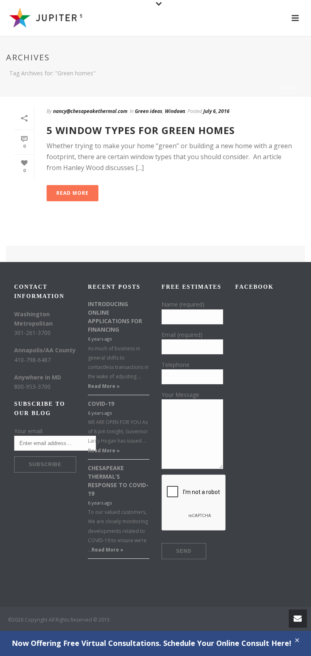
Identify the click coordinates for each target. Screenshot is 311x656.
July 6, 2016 (216, 111)
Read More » (104, 386)
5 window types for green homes (141, 130)
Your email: (28, 431)
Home (287, 88)
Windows (175, 111)
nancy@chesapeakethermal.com (90, 111)
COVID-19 (101, 403)
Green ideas (148, 111)
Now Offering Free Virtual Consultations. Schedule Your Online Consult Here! (151, 643)
